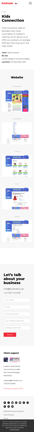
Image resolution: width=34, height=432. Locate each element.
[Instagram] (28, 403)
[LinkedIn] (9, 406)
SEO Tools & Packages (12, 372)
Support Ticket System (12, 366)
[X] (9, 403)
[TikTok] (24, 403)
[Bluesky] (12, 403)
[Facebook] (5, 403)
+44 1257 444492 (12, 293)
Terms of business (9, 415)
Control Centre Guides (12, 369)
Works (4, 12)
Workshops (8, 375)
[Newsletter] (12, 406)
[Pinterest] (5, 406)
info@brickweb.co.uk (14, 289)
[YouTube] (20, 403)
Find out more (14, 429)
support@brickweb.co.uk (13, 380)
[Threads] (16, 403)
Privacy (6, 418)
